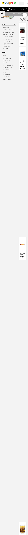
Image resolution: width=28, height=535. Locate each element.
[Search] (22, 3)
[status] (8, 9)
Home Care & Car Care (23, 17)
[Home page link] (8, 3)
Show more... (7, 79)
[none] (22, 34)
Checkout (23, 9)
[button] (9, 24)
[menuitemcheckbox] (9, 27)
